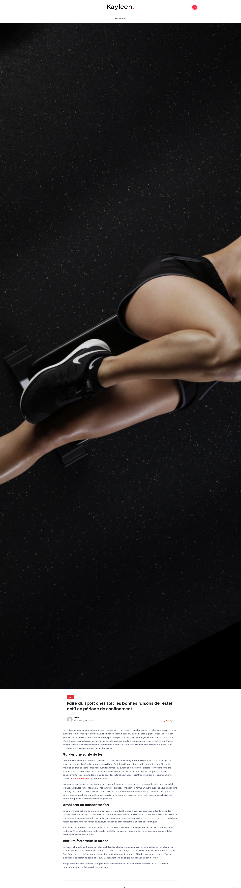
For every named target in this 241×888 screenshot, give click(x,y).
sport (70, 697)
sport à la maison (81, 778)
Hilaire (76, 717)
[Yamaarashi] (120, 7)
